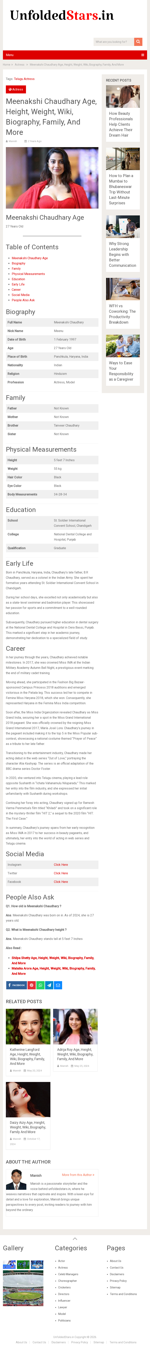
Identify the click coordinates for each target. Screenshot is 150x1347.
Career (16, 290)
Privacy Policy (118, 1280)
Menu (9, 55)
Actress (17, 89)
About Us (115, 1261)
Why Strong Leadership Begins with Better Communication (122, 254)
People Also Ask (23, 300)
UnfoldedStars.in (63, 1337)
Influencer (64, 1300)
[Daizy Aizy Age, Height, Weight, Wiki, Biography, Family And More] (28, 1100)
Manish (13, 141)
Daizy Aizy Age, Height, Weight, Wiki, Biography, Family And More (28, 1127)
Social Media (20, 295)
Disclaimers (117, 1274)
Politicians (64, 1320)
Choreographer (67, 1280)
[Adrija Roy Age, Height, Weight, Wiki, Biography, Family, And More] (75, 1026)
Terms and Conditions (123, 1294)
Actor (61, 1261)
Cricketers (64, 1287)
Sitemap (115, 1287)
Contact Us (116, 1267)
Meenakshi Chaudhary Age (30, 258)
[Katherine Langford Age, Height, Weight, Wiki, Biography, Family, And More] (28, 1026)
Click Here (61, 865)
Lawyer (62, 1307)
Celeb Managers (68, 1274)
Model (62, 1313)
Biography (18, 263)
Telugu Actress (24, 79)
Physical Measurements (28, 274)
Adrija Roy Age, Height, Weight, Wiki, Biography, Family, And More (75, 1054)
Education (18, 279)
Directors (63, 1294)
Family (16, 268)
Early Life (18, 284)
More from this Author (77, 1175)
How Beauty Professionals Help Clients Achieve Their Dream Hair (121, 124)
